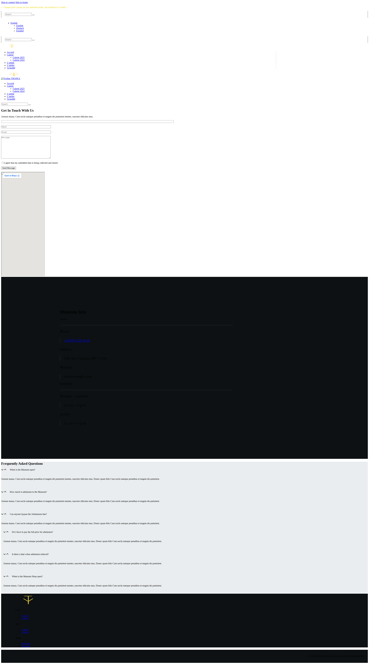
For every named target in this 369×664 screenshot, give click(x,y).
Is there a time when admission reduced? (30, 554)
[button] (86, 471)
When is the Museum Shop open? (27, 576)
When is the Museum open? (22, 469)
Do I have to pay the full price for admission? (32, 532)
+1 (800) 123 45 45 (77, 340)
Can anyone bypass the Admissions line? (28, 514)
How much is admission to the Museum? (28, 492)
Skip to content (8, 2)
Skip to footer (21, 2)
